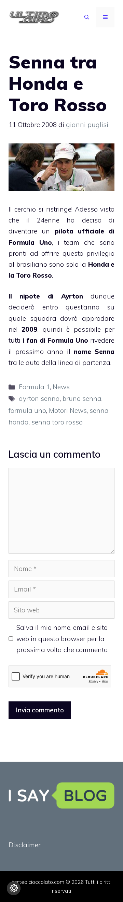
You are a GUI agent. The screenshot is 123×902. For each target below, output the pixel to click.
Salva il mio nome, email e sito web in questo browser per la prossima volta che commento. (62, 638)
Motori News (68, 410)
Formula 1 (34, 387)
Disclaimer (25, 845)
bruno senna (82, 398)
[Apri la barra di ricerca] (87, 17)
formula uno (27, 410)
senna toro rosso (57, 422)
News (61, 387)
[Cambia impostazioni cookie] (13, 888)
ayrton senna (39, 398)
